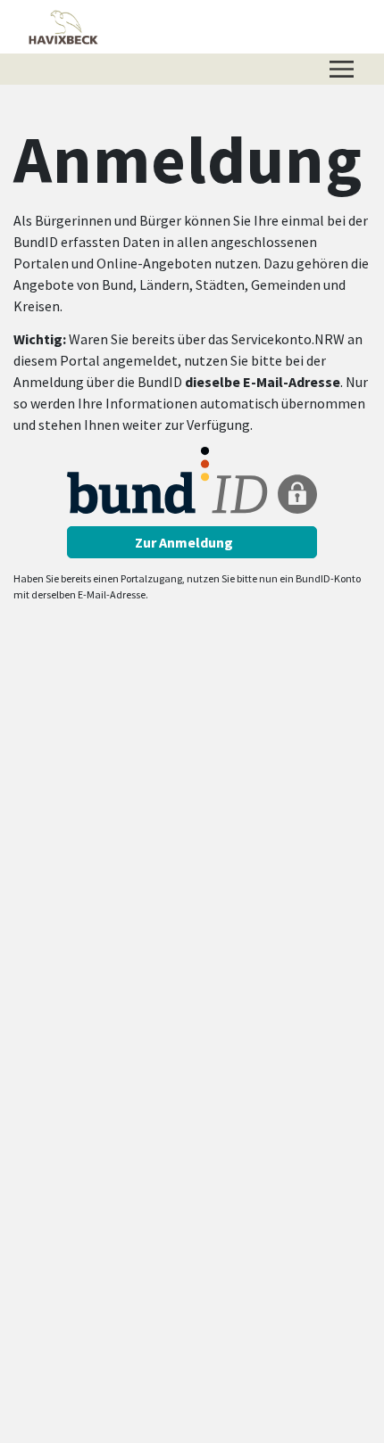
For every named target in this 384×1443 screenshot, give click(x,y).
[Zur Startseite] (63, 27)
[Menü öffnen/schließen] (341, 69)
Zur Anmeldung (185, 542)
